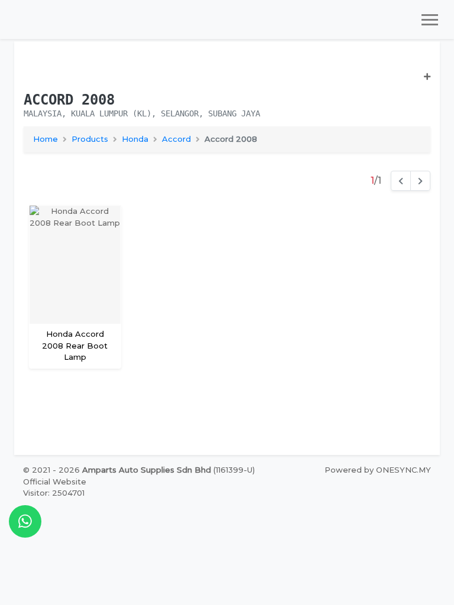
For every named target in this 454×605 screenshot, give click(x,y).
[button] (227, 81)
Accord (176, 139)
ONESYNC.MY (403, 469)
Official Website (54, 481)
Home (45, 139)
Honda (135, 139)
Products (90, 139)
